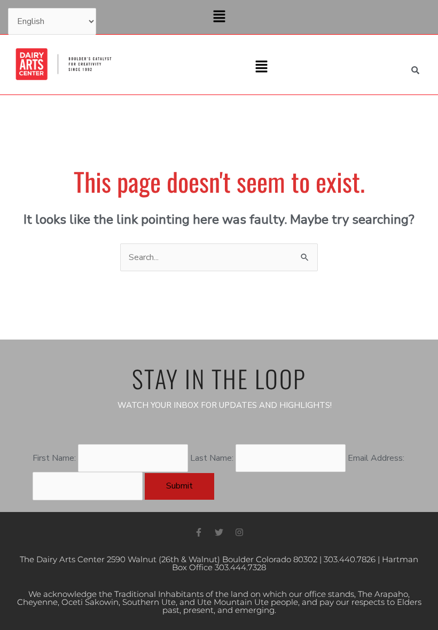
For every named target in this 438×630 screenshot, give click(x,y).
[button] (219, 17)
